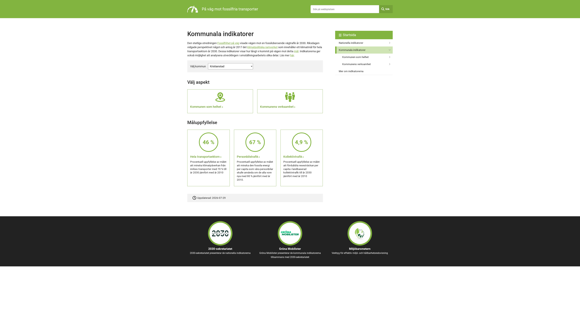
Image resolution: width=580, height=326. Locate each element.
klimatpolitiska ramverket (262, 47)
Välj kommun (198, 66)
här (292, 55)
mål (296, 51)
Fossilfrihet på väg (228, 43)
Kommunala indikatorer (352, 49)
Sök (387, 9)
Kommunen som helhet (355, 57)
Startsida (349, 35)
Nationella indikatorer (351, 42)
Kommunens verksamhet (356, 64)
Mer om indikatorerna (351, 71)
